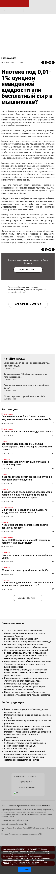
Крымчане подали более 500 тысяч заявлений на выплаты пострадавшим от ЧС (27, 584)
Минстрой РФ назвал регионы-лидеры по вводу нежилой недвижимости (24, 511)
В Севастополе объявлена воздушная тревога (27, 431)
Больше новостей (26, 598)
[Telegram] (49, 62)
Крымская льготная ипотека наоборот (22, 740)
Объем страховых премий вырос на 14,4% (24, 396)
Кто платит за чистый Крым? (17, 749)
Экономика (8, 58)
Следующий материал (28, 304)
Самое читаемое (12, 623)
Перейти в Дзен (26, 269)
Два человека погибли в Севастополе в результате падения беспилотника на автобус (26, 418)
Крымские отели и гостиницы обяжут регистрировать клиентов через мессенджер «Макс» (26, 447)
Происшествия (7, 414)
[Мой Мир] (53, 62)
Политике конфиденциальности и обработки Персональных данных (26, 860)
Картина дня (9, 409)
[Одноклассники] (46, 62)
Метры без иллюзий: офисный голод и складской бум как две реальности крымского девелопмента (27, 735)
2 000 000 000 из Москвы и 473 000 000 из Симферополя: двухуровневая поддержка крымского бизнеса (24, 633)
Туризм (4, 441)
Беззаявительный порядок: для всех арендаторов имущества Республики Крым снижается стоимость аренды (25, 686)
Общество (5, 489)
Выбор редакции (12, 702)
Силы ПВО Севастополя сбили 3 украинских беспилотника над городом (25, 541)
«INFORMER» (18, 290)
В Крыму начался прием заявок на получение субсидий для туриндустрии (26, 478)
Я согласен (24, 869)
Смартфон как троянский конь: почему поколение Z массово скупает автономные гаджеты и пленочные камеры (27, 664)
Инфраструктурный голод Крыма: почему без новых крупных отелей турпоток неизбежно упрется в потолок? (25, 672)
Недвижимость (7, 507)
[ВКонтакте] (42, 62)
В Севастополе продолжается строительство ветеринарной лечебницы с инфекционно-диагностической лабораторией (26, 495)
